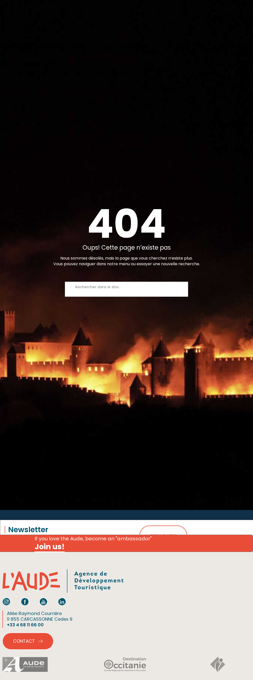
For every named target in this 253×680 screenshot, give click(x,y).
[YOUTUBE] (43, 602)
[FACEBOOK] (25, 602)
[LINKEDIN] (62, 602)
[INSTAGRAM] (6, 602)
